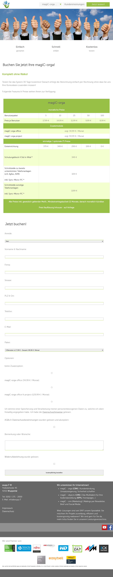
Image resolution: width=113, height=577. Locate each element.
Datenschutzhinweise (52, 412)
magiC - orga (66, 488)
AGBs (7, 420)
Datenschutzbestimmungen (25, 420)
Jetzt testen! (98, 4)
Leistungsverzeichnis (97, 519)
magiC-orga (44, 65)
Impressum (7, 508)
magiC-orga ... (49, 4)
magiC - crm (66, 501)
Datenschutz (8, 511)
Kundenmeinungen (74, 4)
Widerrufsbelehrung (14, 457)
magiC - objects (67, 495)
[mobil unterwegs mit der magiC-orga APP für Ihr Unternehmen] (6, 1)
